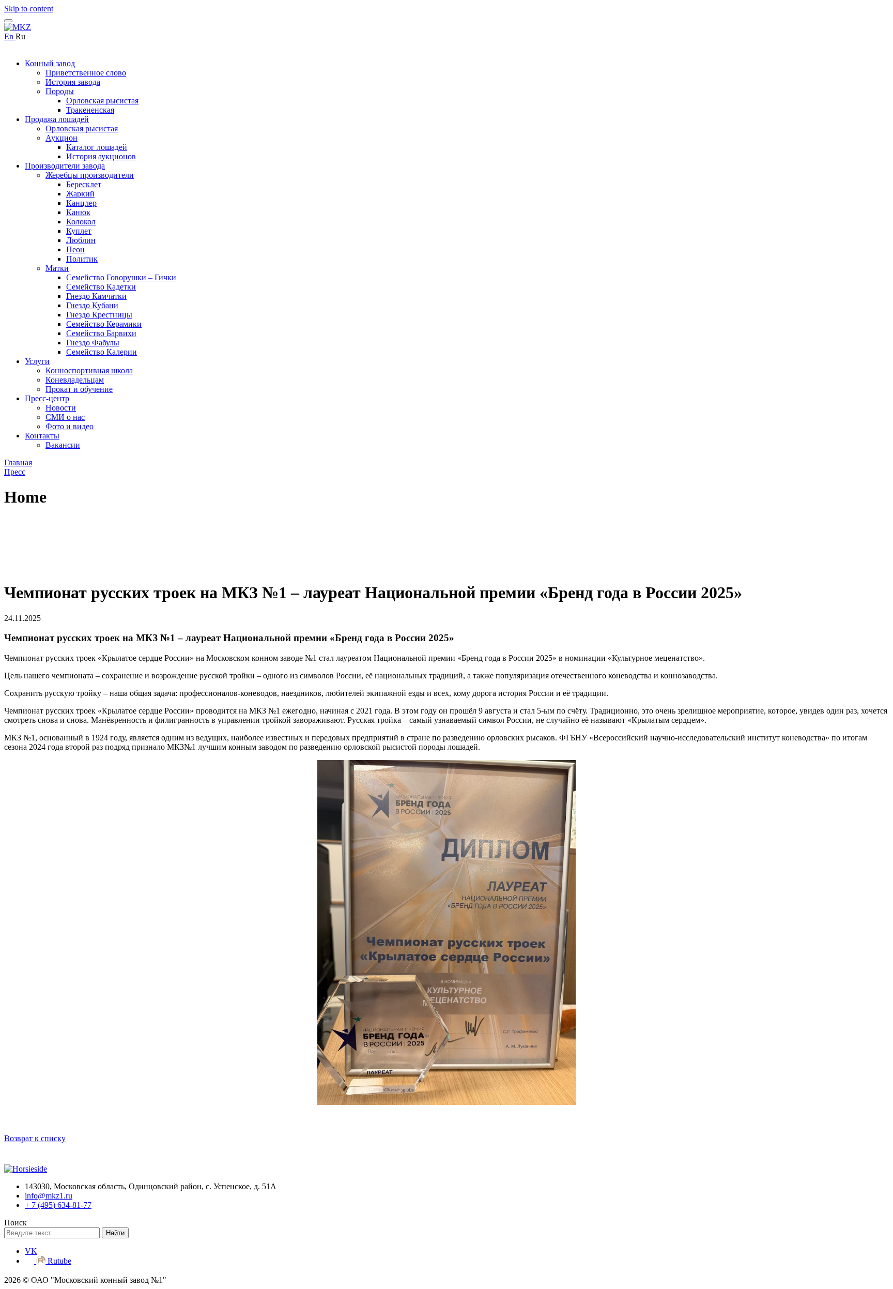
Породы (59, 91)
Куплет (78, 230)
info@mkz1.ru (48, 1195)
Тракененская (90, 109)
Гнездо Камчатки (96, 296)
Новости (60, 407)
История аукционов (101, 156)
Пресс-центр (47, 398)
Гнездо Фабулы (92, 342)
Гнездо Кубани (92, 305)
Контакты (42, 435)
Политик (82, 258)
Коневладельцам (74, 379)
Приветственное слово (85, 72)
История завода (72, 82)
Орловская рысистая (102, 100)
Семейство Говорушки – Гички (121, 277)
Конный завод (50, 63)
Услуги (37, 361)
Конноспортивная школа (89, 370)
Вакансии (62, 445)
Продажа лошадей (57, 119)
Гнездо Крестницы (99, 314)
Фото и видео (69, 426)
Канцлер (81, 203)
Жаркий (80, 193)
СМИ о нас (65, 417)
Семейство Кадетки (101, 286)
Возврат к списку (35, 1138)
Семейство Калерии (101, 351)
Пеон (75, 249)
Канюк (78, 212)
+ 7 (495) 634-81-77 (58, 1205)
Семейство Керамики (104, 324)
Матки (57, 268)
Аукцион (61, 137)
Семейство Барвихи (101, 333)
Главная (18, 462)
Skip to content (28, 8)
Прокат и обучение (79, 389)
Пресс (14, 471)
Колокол (81, 221)
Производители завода (65, 165)
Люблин (81, 240)
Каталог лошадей (96, 147)
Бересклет (83, 184)
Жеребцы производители (89, 175)
